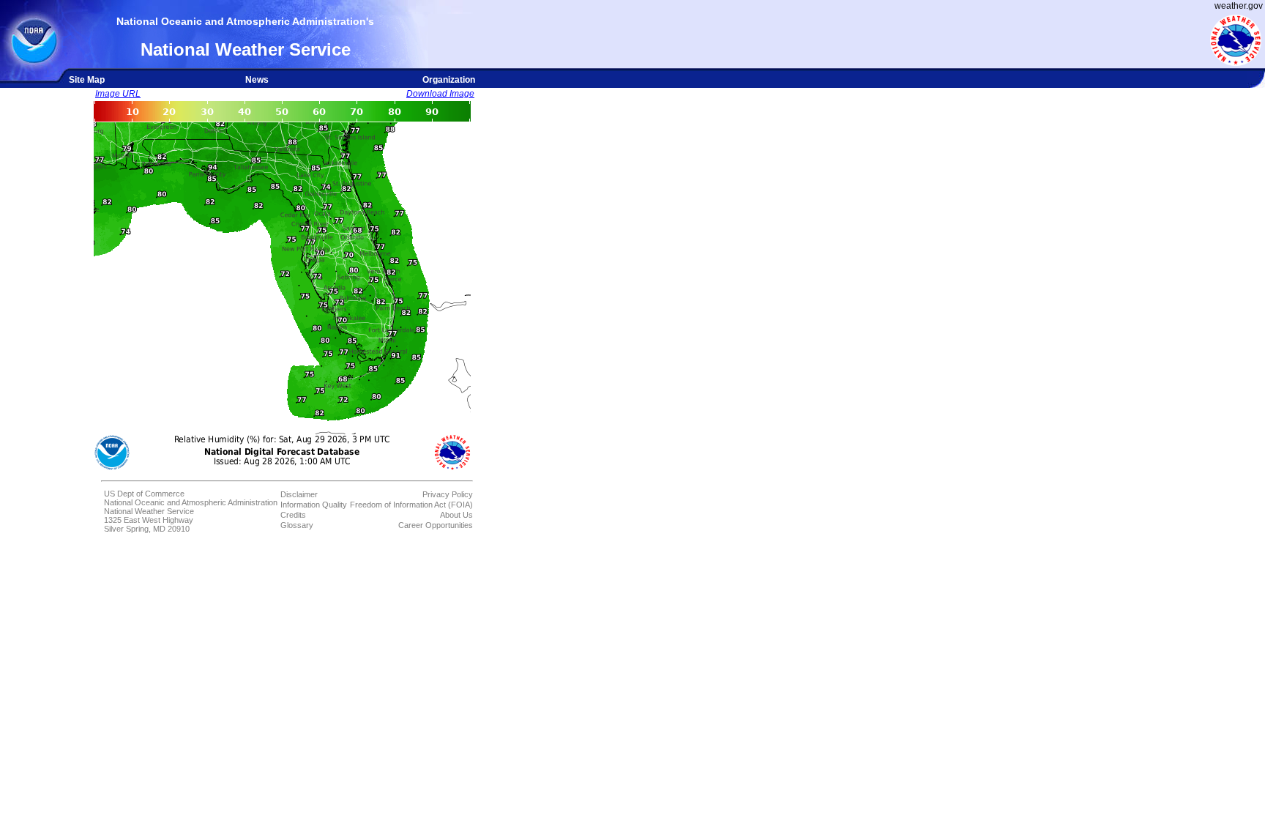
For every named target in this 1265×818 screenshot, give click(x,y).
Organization (448, 80)
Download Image (440, 94)
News (257, 80)
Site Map (87, 80)
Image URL (118, 94)
